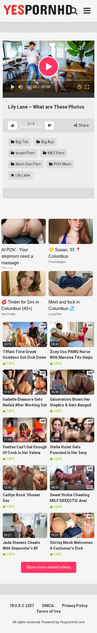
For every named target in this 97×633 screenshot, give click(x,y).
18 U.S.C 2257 (21, 605)
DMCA (48, 605)
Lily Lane (22, 175)
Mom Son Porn (28, 164)
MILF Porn (55, 153)
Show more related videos (48, 567)
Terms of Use (48, 611)
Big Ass (47, 142)
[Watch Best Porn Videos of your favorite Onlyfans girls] (38, 11)
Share (83, 125)
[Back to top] (87, 622)
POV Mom (62, 164)
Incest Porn (25, 153)
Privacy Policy (75, 605)
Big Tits (21, 142)
